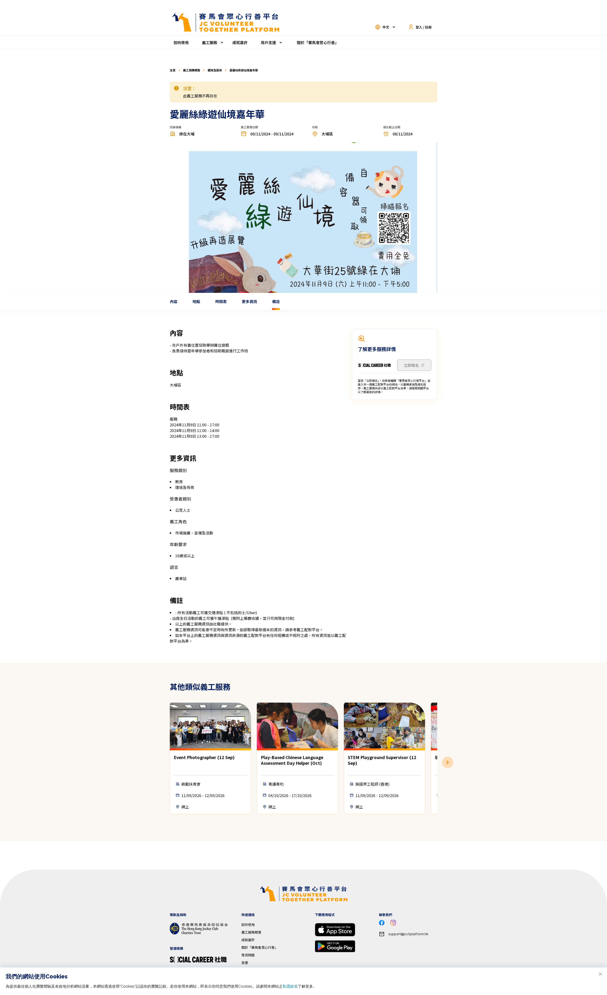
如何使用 (181, 42)
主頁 (172, 70)
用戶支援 (268, 42)
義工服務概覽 (191, 70)
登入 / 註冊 (424, 27)
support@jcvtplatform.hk (408, 934)
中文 (385, 27)
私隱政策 (290, 986)
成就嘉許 (240, 42)
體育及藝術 (215, 70)
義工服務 (209, 42)
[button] (437, 762)
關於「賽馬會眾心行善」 (318, 42)
